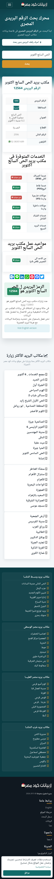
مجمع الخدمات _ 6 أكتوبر (31, 374)
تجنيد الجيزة (38, 542)
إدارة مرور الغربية (38, 597)
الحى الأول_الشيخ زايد (32, 400)
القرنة (43, 693)
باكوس (42, 761)
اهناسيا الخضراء (38, 634)
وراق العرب (38, 526)
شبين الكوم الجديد (37, 593)
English (48, 808)
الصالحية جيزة (36, 422)
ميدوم (43, 652)
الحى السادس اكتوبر (33, 453)
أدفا (44, 716)
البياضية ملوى (39, 656)
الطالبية (40, 532)
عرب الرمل (41, 588)
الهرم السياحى (37, 390)
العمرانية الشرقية (35, 500)
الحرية (43, 643)
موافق (27, 873)
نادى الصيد (39, 379)
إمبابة (41, 458)
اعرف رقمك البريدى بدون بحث (26, 42)
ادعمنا (49, 840)
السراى (43, 743)
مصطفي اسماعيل (38, 752)
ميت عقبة (39, 442)
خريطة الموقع (46, 812)
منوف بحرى (40, 615)
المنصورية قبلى (38, 707)
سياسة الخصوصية (43, 867)
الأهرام (41, 479)
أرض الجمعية (37, 516)
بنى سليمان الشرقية (37, 661)
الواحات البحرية (36, 484)
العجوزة (40, 490)
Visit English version (27, 328)
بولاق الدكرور (37, 537)
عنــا (50, 826)
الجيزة (16, 108)
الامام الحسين (39, 766)
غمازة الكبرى (38, 553)
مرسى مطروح (39, 739)
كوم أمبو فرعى (39, 684)
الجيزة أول (39, 385)
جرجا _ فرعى (40, 702)
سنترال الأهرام (37, 474)
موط (43, 647)
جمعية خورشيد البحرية (35, 757)
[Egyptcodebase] (34, 4)
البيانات (49, 821)
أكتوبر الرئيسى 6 (36, 427)
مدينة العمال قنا (38, 689)
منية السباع (40, 602)
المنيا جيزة (39, 448)
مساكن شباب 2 (36, 395)
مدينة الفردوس (36, 521)
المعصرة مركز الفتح (37, 638)
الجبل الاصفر (40, 606)
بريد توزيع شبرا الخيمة (35, 611)
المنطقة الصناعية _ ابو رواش (29, 406)
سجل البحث (46, 817)
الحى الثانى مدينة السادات (34, 584)
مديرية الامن (40, 734)
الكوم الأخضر (37, 411)
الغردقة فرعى (39, 711)
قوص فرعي (40, 698)
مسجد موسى (37, 506)
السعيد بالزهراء (36, 495)
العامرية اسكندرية (37, 748)
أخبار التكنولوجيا (45, 854)
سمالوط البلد (40, 666)
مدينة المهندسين (36, 432)
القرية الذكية (38, 547)
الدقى (41, 437)
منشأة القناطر (37, 469)
